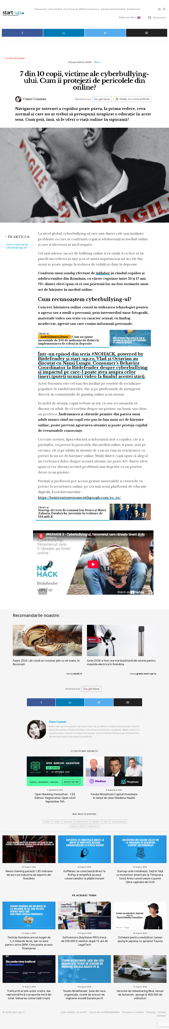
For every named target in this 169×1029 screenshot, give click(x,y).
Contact (161, 1015)
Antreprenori (40, 9)
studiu (47, 821)
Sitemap (151, 1012)
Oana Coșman (34, 99)
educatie (68, 821)
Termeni (133, 1012)
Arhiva (162, 1012)
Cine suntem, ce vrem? (74, 1012)
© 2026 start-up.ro (13, 1012)
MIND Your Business (89, 9)
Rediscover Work (127, 17)
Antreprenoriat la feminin (113, 9)
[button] (160, 9)
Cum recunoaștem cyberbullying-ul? (17, 246)
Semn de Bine (55, 9)
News (97, 62)
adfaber (96, 821)
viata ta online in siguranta (84, 826)
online (57, 821)
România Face (133, 9)
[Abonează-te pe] (102, 99)
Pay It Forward (71, 9)
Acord (104, 1012)
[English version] (139, 17)
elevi (105, 821)
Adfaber (103, 273)
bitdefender (82, 821)
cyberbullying (119, 821)
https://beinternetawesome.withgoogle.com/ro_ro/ (79, 497)
